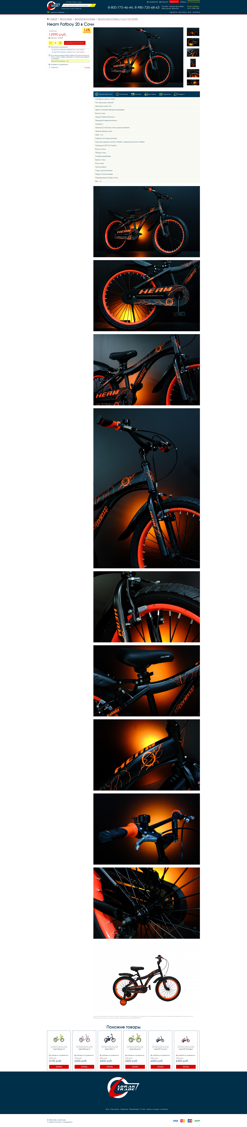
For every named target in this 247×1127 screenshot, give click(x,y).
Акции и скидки (153, 1109)
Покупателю (134, 1109)
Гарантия (173, 12)
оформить (174, 2)
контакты (196, 12)
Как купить (182, 12)
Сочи (80, 2)
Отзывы (87, 67)
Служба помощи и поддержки (59, 1122)
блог (189, 12)
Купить (59, 1067)
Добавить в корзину (75, 43)
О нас (142, 1109)
